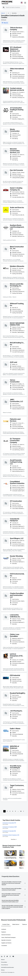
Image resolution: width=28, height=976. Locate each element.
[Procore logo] (7, 2)
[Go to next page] (23, 811)
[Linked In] (1, 956)
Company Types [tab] (6, 924)
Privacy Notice (4, 962)
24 (20, 811)
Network (5, 3)
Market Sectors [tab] (15, 924)
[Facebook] (4, 956)
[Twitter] (7, 956)
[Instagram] (10, 956)
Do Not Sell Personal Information (7, 967)
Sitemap (2, 970)
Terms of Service (4, 964)
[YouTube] (13, 956)
